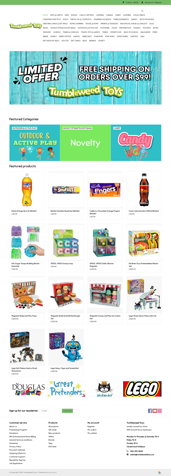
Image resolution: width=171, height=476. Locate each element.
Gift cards (75, 41)
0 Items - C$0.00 (132, 2)
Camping (100, 15)
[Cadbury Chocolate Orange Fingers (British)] (105, 190)
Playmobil (105, 28)
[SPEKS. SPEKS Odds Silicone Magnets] (105, 242)
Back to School (131, 32)
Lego (151, 24)
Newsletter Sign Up (17, 460)
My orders (92, 430)
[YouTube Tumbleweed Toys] (155, 411)
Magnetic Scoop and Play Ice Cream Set (105, 317)
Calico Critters (86, 15)
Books (74, 15)
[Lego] (142, 389)
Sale (142, 36)
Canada (109, 15)
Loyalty (101, 41)
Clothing (127, 15)
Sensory (47, 32)
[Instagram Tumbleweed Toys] (159, 411)
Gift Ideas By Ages (51, 41)
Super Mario (122, 36)
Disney (53, 36)
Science (57, 32)
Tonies (105, 32)
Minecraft (87, 36)
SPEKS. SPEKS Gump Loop (62, 263)
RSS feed (52, 446)
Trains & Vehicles (71, 32)
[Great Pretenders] (66, 389)
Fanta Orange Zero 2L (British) (23, 211)
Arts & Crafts (56, 15)
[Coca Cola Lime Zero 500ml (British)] (144, 190)
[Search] (142, 11)
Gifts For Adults (147, 19)
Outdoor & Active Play (88, 28)
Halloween (145, 32)
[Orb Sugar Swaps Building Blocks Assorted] (26, 242)
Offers (51, 436)
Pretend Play (125, 28)
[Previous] (14, 389)
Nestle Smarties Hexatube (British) (65, 211)
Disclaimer (13, 443)
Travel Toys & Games (90, 32)
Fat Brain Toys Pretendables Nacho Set (143, 264)
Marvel (76, 36)
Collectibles (139, 15)
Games (134, 19)
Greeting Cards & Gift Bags (55, 24)
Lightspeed (52, 472)
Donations (13, 433)
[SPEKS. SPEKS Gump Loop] (66, 242)
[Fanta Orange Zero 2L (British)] (26, 190)
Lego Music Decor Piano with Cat (142, 316)
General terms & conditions (20, 440)
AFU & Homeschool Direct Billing (22, 436)
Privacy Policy (15, 446)
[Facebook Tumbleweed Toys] (150, 411)
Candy (118, 15)
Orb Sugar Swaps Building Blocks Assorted (25, 264)
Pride (155, 32)
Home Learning (76, 24)
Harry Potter (65, 36)
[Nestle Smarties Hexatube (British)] (66, 190)
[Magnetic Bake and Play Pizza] (26, 294)
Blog (85, 41)
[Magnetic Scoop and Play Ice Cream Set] (105, 294)
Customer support (17, 457)
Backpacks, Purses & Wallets (133, 24)
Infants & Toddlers (109, 24)
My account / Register (153, 2)
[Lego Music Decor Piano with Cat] (144, 294)
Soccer (65, 41)
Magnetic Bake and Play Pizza (24, 316)
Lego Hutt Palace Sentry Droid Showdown (24, 369)
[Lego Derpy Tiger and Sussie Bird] (66, 347)
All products (53, 426)
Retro (155, 28)
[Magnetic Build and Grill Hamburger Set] (66, 294)
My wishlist (92, 433)
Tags (50, 443)
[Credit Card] (159, 472)
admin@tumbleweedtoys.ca (142, 454)
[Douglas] (28, 389)
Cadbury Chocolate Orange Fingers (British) (105, 212)
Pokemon (98, 36)
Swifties (134, 36)
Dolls (65, 19)
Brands (92, 41)
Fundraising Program (18, 430)
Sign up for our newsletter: (23, 410)
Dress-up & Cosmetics (81, 19)
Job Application (16, 463)
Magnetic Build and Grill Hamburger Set (65, 317)
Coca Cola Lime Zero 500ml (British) (144, 211)
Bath (67, 15)
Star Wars (109, 36)
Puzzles (137, 28)
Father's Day (116, 32)
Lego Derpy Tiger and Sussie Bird (65, 368)
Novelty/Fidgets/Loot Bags (63, 28)
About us (13, 426)
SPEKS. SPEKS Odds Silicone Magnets (102, 264)
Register (91, 426)
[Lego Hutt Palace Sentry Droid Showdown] (26, 347)
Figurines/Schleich (102, 19)
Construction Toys (52, 19)
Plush (114, 28)
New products (54, 433)
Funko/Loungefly (121, 19)
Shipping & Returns (17, 453)
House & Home (92, 24)
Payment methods (17, 450)
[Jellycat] (104, 389)
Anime (45, 36)
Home (45, 15)
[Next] (156, 389)
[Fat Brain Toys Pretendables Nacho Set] (144, 242)
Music (45, 28)
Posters (147, 28)
